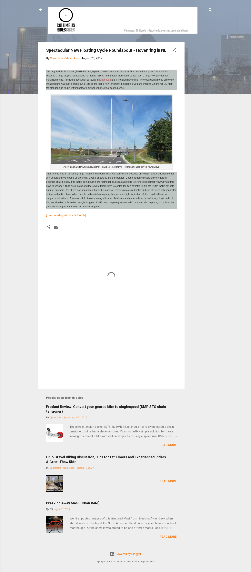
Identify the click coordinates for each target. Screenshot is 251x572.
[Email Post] (56, 229)
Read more (168, 445)
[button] (174, 51)
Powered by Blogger (128, 554)
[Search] (210, 11)
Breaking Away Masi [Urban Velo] (72, 503)
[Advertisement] (199, 101)
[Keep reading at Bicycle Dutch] (66, 215)
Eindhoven (105, 79)
